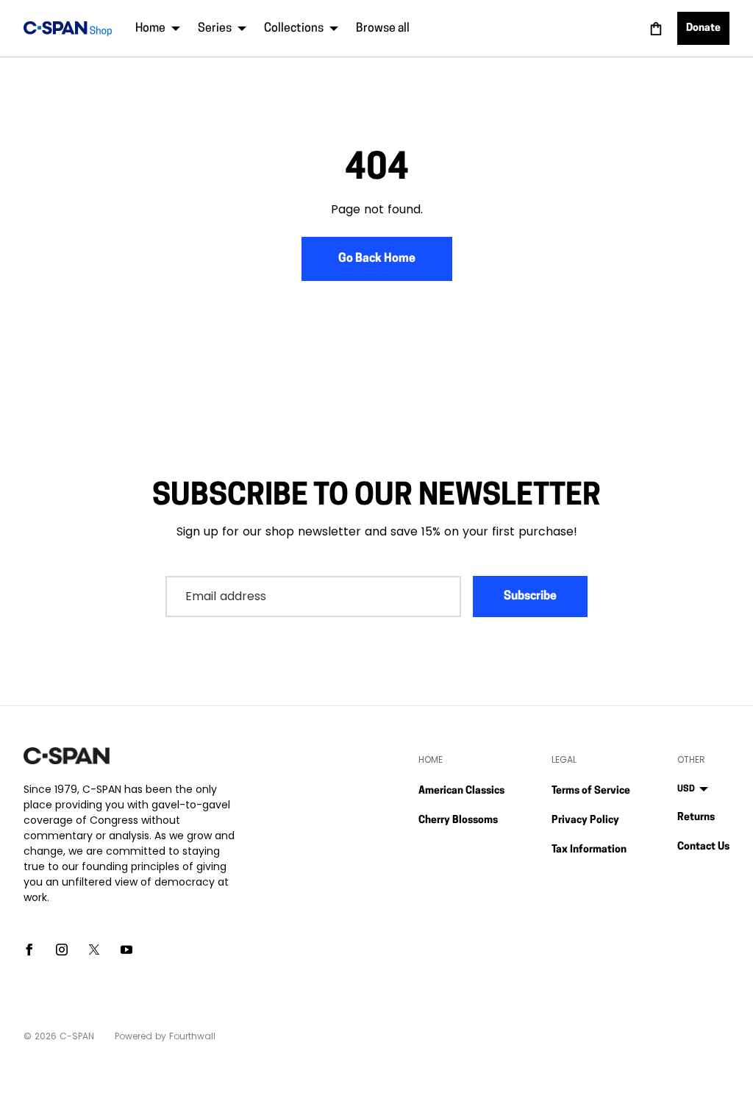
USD (686, 789)
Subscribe (530, 596)
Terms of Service (591, 791)
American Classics (461, 791)
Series (215, 29)
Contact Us (703, 846)
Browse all (383, 29)
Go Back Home (376, 259)
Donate (703, 28)
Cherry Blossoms (458, 820)
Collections (294, 29)
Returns (696, 817)
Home (150, 29)
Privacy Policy (585, 820)
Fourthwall (192, 1036)
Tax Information (589, 849)
